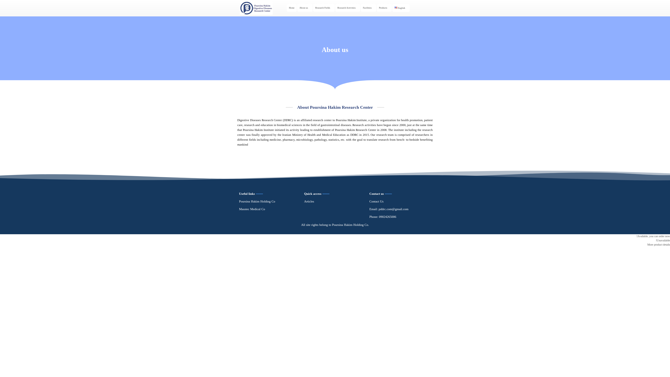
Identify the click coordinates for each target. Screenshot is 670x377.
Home (292, 7)
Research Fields (322, 7)
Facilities (367, 7)
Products (383, 7)
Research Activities (346, 7)
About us (303, 7)
